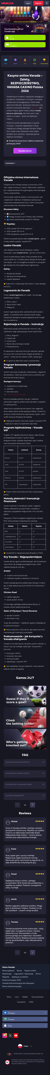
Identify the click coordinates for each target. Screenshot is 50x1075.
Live (16, 997)
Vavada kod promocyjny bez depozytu (18, 983)
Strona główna (8, 970)
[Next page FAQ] (32, 805)
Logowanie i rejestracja (23, 974)
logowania (34, 108)
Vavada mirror (25, 151)
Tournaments (37, 997)
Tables (25, 997)
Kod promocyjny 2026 (11, 980)
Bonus (19, 970)
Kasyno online (30, 970)
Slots (9, 997)
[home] (7, 3)
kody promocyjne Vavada (16, 394)
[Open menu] (46, 3)
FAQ (31, 1002)
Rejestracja (7, 974)
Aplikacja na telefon (20, 977)
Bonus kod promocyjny (11, 986)
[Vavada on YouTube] (15, 1035)
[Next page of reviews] (32, 952)
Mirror (38, 974)
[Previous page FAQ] (17, 805)
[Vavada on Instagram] (4, 1035)
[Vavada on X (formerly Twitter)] (10, 1035)
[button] (47, 14)
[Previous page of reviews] (17, 952)
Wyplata (5, 977)
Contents (21, 1002)
